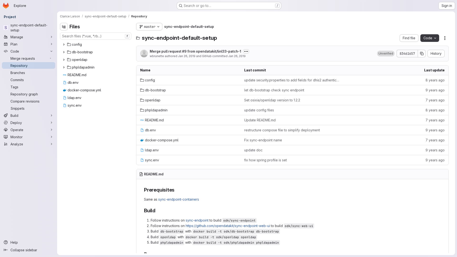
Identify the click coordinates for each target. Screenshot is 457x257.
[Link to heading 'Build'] (158, 210)
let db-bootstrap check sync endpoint (274, 90)
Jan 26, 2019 (186, 56)
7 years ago (435, 100)
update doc (253, 150)
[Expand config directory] (64, 44)
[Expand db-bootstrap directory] (64, 52)
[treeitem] (96, 44)
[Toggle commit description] (246, 51)
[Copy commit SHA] (422, 53)
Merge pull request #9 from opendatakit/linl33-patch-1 (195, 51)
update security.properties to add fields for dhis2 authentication (292, 80)
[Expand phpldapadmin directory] (64, 67)
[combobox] (95, 36)
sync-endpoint (197, 220)
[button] (386, 53)
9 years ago (435, 90)
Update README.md (260, 120)
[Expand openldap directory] (64, 60)
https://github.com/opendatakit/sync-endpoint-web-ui (228, 226)
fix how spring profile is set (265, 160)
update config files (259, 110)
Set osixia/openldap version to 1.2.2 (272, 100)
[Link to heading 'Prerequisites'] (177, 190)
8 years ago (435, 80)
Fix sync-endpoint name (263, 140)
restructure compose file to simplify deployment (282, 130)
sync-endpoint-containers (178, 199)
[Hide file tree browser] (64, 26)
